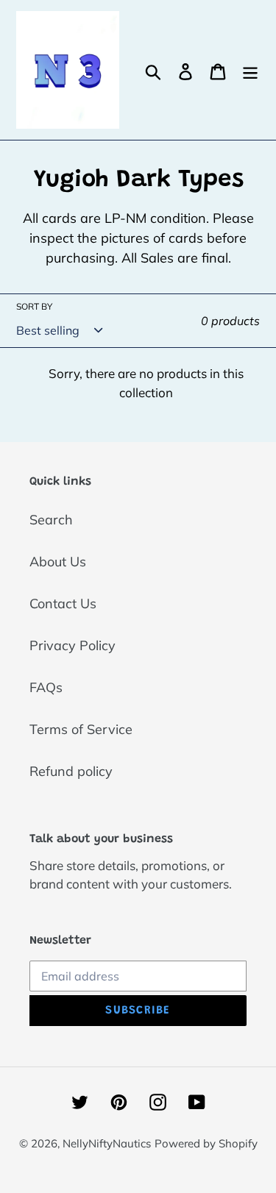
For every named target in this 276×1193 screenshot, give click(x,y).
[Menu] (250, 70)
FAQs (46, 687)
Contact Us (62, 603)
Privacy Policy (72, 645)
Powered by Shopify (206, 1143)
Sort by (34, 306)
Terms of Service (80, 729)
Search (51, 519)
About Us (57, 561)
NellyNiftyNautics (107, 1143)
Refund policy (71, 771)
